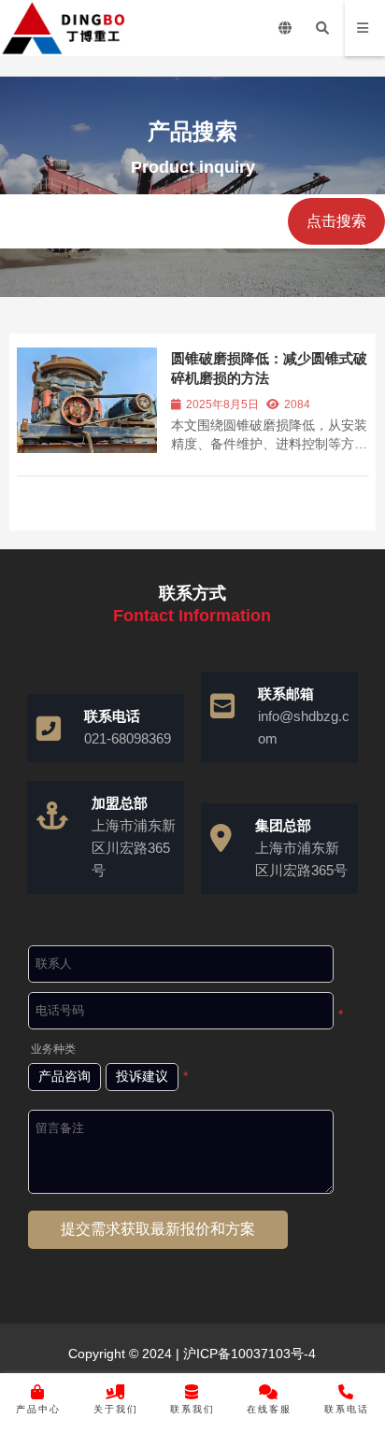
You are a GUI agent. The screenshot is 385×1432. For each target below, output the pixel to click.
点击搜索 (336, 221)
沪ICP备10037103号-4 (247, 1353)
